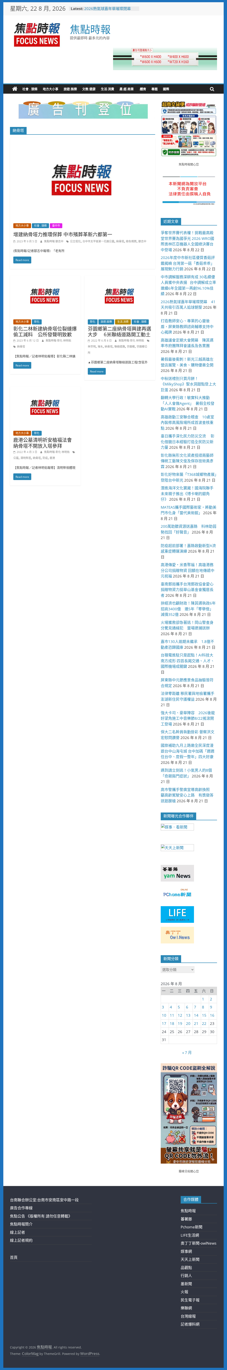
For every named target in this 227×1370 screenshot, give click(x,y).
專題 (154, 89)
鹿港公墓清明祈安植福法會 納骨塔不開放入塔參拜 (45, 442)
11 (172, 1015)
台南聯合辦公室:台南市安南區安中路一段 (44, 1199)
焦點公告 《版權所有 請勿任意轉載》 (41, 1216)
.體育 (142, 89)
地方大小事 (50, 89)
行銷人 (186, 1275)
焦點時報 (90, 29)
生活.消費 (107, 89)
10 (164, 1015)
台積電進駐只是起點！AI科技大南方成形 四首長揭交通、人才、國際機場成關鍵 (187, 660)
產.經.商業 (126, 89)
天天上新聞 (190, 1259)
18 (172, 1023)
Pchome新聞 (191, 1227)
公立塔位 (75, 241)
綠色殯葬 (131, 241)
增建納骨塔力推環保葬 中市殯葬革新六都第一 (62, 234)
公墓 (16, 458)
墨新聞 (186, 1283)
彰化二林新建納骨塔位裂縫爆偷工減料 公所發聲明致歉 (45, 331)
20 (188, 1023)
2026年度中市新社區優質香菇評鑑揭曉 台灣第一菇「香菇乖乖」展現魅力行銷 (188, 263)
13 (188, 1015)
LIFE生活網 (190, 1235)
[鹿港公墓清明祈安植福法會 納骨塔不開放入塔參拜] (45, 389)
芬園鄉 (131, 346)
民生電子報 (190, 1300)
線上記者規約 (21, 1240)
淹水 (100, 346)
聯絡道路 (119, 346)
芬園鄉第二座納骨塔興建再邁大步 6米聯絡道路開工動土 (119, 331)
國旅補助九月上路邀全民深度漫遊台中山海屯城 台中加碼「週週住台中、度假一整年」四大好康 (187, 751)
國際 (166, 89)
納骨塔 (120, 241)
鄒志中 (142, 241)
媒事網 (186, 1251)
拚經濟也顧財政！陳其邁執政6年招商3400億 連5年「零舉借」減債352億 (188, 609)
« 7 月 (187, 1052)
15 (204, 1015)
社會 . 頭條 (29, 89)
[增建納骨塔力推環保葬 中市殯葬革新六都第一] (82, 141)
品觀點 (186, 1267)
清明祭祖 (25, 458)
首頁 (14, 1257)
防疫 (45, 458)
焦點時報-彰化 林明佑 (58, 340)
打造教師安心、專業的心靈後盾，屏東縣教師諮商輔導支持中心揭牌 (187, 326)
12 (180, 1015)
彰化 (36, 322)
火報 (184, 1291)
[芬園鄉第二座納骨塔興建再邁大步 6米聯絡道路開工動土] (119, 278)
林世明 (92, 346)
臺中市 (56, 225)
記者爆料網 (190, 1324)
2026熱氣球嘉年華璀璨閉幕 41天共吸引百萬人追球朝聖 (109, 11)
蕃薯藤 (186, 1219)
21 (196, 1023)
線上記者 (17, 1232)
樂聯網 (186, 1308)
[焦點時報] (15, 89)
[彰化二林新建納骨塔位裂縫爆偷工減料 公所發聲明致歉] (45, 278)
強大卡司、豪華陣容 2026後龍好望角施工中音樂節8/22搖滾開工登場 (188, 718)
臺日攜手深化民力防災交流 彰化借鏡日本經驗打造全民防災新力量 (187, 441)
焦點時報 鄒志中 (54, 241)
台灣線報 (188, 1316)
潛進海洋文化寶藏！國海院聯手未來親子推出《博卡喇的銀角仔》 (187, 493)
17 (164, 1023)
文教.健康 (89, 89)
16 (212, 1015)
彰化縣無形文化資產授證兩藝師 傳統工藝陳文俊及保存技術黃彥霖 (189, 461)
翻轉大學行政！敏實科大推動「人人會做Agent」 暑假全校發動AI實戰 (187, 403)
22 (204, 1023)
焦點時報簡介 (21, 1224)
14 (196, 1015)
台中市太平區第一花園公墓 (98, 241)
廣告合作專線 (21, 1207)
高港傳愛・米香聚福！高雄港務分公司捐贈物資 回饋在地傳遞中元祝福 (187, 570)
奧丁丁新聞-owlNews (198, 1243)
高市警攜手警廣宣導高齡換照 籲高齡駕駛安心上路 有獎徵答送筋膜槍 (187, 795)
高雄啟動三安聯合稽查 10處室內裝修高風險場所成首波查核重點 (187, 422)
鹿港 (52, 458)
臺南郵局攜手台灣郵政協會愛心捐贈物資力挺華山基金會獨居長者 (187, 589)
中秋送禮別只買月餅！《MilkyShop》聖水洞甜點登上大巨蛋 (188, 384)
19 (180, 1023)
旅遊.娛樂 (70, 89)
